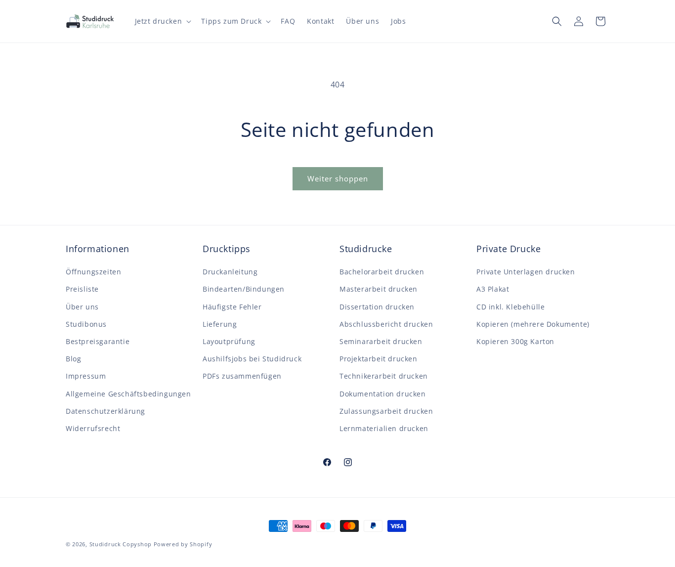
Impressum (86, 376)
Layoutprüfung (229, 341)
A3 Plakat (492, 289)
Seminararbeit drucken (380, 341)
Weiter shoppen (337, 178)
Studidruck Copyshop (120, 544)
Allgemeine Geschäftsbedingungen (128, 393)
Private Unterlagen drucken (525, 271)
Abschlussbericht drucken (386, 324)
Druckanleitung (230, 271)
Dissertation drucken (377, 306)
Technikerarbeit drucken (383, 376)
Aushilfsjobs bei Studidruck (252, 358)
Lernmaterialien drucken (383, 428)
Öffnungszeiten (93, 271)
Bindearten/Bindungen (244, 289)
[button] (162, 21)
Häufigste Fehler (232, 306)
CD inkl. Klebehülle (510, 306)
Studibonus (86, 324)
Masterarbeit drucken (378, 289)
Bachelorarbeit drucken (381, 271)
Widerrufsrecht (93, 428)
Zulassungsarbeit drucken (386, 411)
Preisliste (82, 289)
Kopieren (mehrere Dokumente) (533, 324)
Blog (73, 358)
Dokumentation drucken (382, 393)
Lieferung (220, 324)
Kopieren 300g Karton (515, 341)
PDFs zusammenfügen (242, 376)
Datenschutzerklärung (105, 411)
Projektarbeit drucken (378, 358)
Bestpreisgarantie (97, 341)
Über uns (82, 306)
